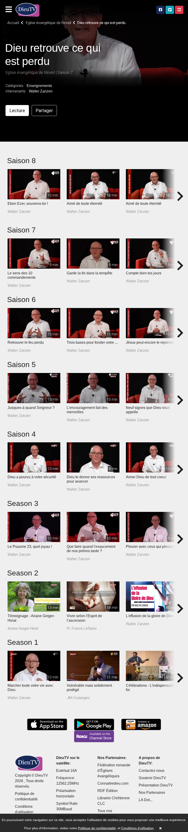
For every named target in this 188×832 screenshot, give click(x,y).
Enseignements (39, 86)
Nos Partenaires (152, 792)
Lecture (17, 110)
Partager (44, 110)
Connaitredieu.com (112, 783)
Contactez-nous (151, 771)
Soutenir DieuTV (152, 778)
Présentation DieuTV (156, 785)
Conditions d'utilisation (137, 828)
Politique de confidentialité (97, 828)
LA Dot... (145, 800)
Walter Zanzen (41, 91)
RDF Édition (107, 791)
